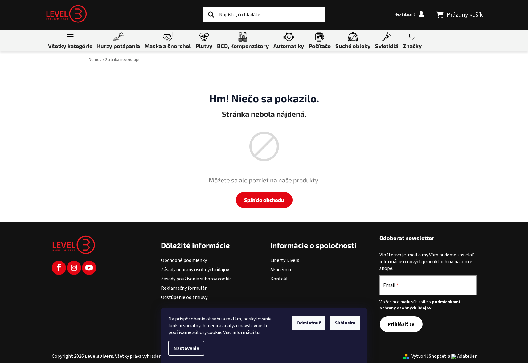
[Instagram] (74, 268)
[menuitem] (70, 40)
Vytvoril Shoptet (428, 356)
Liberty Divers (284, 260)
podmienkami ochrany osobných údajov (419, 305)
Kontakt (279, 278)
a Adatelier (462, 356)
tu (257, 332)
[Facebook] (59, 268)
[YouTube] (89, 268)
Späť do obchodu (264, 200)
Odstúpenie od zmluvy (184, 297)
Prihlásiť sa (401, 324)
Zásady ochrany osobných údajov (195, 269)
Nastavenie (186, 348)
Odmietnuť (309, 323)
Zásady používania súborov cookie (196, 278)
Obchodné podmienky (184, 260)
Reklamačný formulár (184, 288)
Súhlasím (345, 323)
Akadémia (280, 269)
